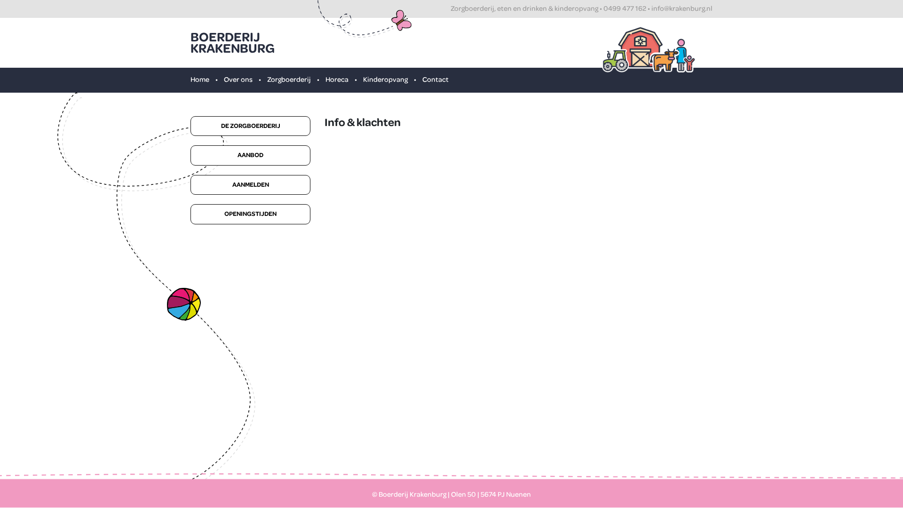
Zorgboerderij (289, 79)
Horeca (337, 79)
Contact (435, 79)
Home (199, 79)
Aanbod (250, 155)
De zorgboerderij (250, 126)
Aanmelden (250, 185)
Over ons (238, 79)
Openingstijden (250, 214)
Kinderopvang (385, 79)
